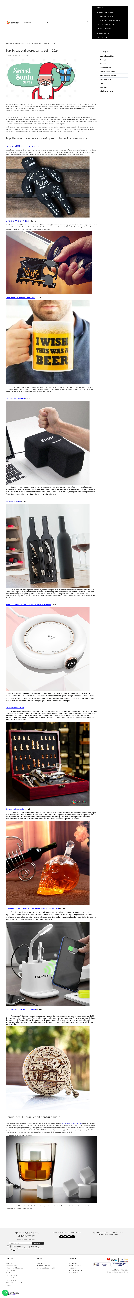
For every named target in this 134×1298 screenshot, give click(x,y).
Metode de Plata (11, 1278)
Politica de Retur (11, 1280)
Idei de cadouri (25, 55)
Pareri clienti (41, 1263)
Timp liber (103, 87)
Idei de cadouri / (21, 44)
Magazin (9, 1259)
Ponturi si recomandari (108, 72)
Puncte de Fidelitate (43, 1265)
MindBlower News (106, 91)
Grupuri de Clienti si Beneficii (46, 1268)
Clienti (40, 1259)
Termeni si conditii (11, 1265)
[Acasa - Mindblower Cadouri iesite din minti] (12, 22)
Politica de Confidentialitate (14, 1268)
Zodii (102, 83)
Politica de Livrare (11, 1275)
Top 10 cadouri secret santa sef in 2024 (41, 44)
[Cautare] (48, 22)
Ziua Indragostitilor (107, 56)
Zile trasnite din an (106, 79)
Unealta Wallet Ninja (17, 220)
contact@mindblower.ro (109, 1235)
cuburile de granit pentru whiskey (71, 1123)
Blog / (13, 44)
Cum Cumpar (10, 1273)
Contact (8, 1285)
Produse (103, 64)
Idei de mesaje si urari (108, 75)
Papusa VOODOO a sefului (21, 146)
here (14, 1250)
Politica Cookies (10, 1270)
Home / (8, 44)
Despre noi (9, 1263)
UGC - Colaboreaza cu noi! (14, 1283)
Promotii (103, 60)
